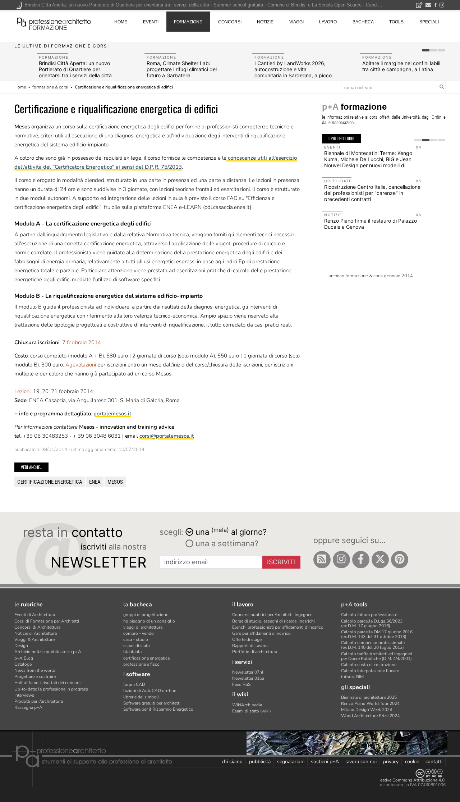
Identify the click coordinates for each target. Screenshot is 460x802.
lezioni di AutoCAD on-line (149, 690)
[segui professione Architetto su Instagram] (341, 559)
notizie (265, 21)
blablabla (132, 652)
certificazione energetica (49, 482)
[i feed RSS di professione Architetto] (322, 559)
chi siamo (232, 761)
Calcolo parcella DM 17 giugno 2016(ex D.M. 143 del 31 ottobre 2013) (377, 634)
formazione (48, 28)
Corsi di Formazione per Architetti (46, 621)
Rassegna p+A (28, 707)
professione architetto (54, 21)
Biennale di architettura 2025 (369, 697)
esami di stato (136, 645)
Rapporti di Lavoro (250, 645)
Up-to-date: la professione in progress (51, 689)
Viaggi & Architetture (34, 639)
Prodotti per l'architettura (38, 701)
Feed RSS (241, 684)
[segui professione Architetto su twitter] (380, 559)
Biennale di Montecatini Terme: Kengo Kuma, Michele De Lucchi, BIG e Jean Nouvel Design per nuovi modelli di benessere (368, 162)
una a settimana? (225, 543)
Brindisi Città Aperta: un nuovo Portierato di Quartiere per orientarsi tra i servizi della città (75, 69)
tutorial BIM (352, 677)
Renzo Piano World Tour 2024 (370, 703)
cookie (412, 761)
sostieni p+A (325, 761)
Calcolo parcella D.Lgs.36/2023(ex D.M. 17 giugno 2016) (371, 623)
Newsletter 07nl (247, 672)
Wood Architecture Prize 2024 (370, 716)
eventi (150, 21)
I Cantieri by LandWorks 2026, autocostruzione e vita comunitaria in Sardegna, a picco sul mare (293, 72)
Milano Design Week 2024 (366, 709)
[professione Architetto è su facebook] (360, 559)
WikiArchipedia (247, 705)
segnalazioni (290, 761)
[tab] (425, 50)
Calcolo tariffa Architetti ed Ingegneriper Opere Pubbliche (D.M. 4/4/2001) (376, 656)
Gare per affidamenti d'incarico (261, 633)
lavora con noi (361, 761)
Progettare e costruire (35, 676)
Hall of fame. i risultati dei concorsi (48, 682)
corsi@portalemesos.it (166, 435)
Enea (95, 482)
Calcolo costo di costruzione (368, 664)
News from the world (34, 670)
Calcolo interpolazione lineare (370, 671)
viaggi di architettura (142, 627)
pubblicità (260, 761)
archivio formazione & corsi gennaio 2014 (370, 276)
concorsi (230, 21)
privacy (391, 761)
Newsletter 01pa (248, 678)
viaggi (296, 21)
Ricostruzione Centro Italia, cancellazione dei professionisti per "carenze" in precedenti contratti (372, 193)
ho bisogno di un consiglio (149, 621)
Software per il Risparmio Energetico (158, 709)
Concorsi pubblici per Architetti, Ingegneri (272, 615)
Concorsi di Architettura (37, 627)
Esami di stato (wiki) (251, 711)
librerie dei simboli (141, 697)
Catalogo (23, 664)
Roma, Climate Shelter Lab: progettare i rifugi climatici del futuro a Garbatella (182, 69)
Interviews (24, 695)
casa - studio (135, 639)
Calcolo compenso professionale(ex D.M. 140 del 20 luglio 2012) (373, 645)
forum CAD (134, 684)
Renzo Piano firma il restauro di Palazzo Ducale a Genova (370, 224)
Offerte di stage (247, 639)
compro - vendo (138, 633)
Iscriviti (281, 562)
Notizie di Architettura (35, 633)
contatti (434, 761)
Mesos (115, 482)
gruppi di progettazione (145, 615)
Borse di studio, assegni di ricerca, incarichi (273, 621)
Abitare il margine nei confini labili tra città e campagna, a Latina (401, 66)
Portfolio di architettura (254, 652)
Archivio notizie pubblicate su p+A (47, 652)
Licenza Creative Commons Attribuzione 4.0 (402, 780)
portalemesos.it (112, 413)
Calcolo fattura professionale (369, 615)
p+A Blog (23, 658)
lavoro (328, 21)
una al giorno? (231, 531)
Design (21, 645)
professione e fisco (141, 664)
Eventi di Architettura (34, 615)
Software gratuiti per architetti (151, 703)
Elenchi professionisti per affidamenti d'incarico (277, 627)
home (120, 21)
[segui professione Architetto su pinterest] (399, 559)
